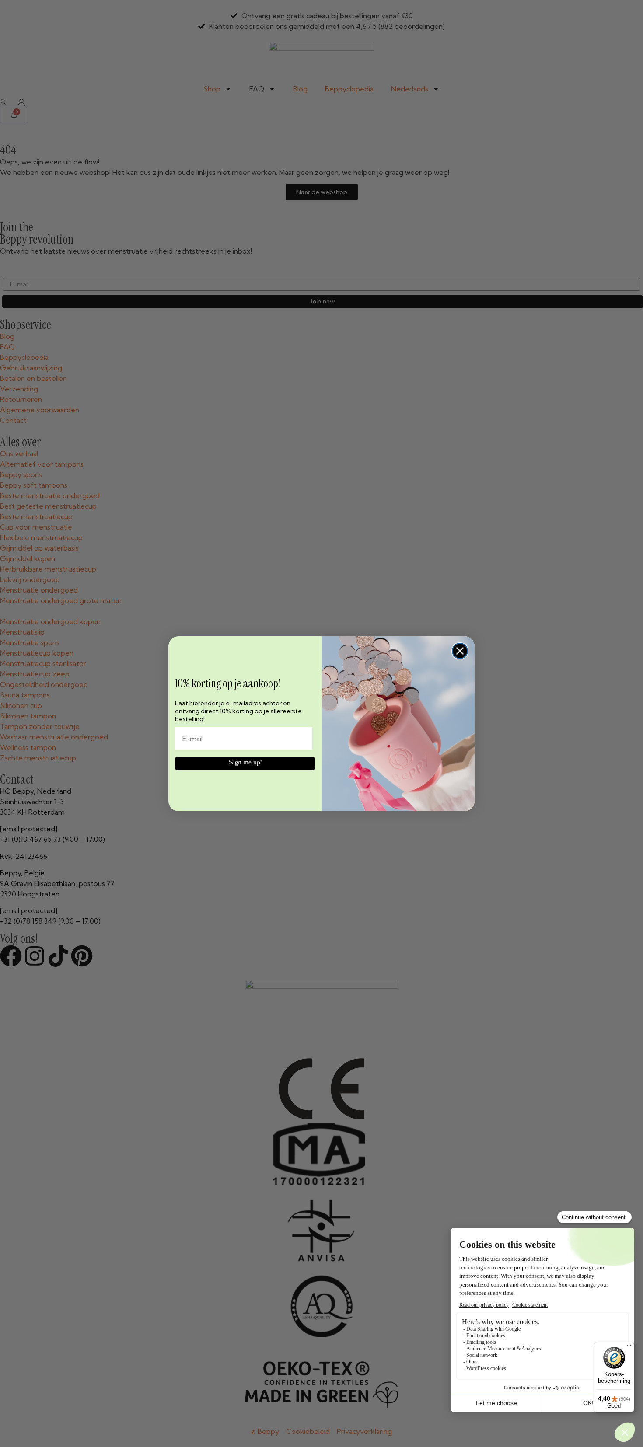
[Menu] (629, 1347)
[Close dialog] (460, 651)
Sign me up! (245, 763)
